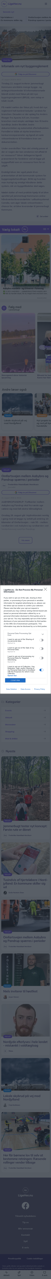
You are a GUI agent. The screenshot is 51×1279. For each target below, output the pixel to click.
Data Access (25, 689)
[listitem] (25, 634)
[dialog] (25, 639)
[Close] (46, 590)
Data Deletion (11, 689)
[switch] (41, 640)
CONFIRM (15, 680)
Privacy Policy (39, 689)
